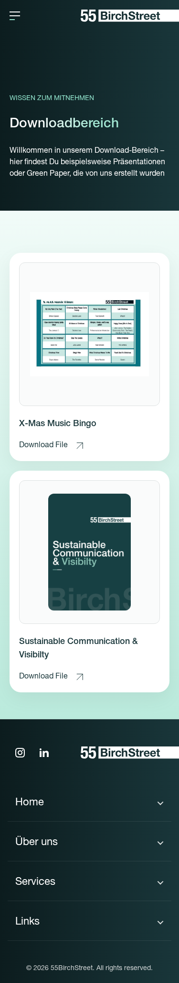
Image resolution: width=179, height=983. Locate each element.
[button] (15, 15)
